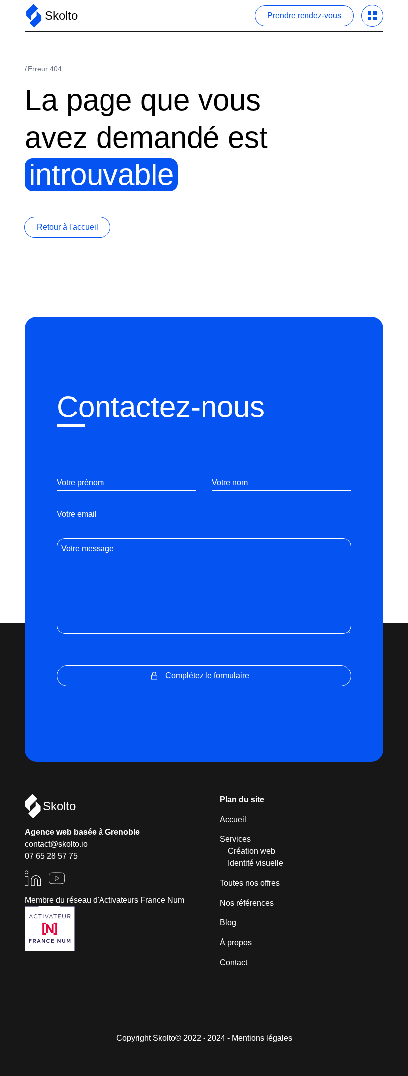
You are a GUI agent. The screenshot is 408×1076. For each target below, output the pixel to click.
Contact (233, 962)
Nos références (247, 903)
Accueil (233, 819)
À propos (236, 942)
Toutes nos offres (250, 883)
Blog (228, 922)
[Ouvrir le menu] (372, 16)
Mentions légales (262, 1038)
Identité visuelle (255, 863)
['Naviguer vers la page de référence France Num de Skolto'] (50, 928)
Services (235, 839)
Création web (251, 851)
